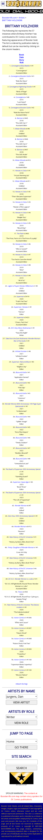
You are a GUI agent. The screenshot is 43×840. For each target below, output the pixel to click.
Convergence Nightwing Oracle (20, 87)
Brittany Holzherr (12, 20)
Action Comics (19, 618)
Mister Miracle (20, 129)
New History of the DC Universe (20, 537)
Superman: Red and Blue (20, 362)
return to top (21, 684)
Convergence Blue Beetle (20, 66)
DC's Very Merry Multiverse (20, 328)
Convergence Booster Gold (20, 76)
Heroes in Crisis (20, 170)
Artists (22, 17)
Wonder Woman (20, 505)
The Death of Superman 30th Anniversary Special (22, 469)
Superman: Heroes (20, 307)
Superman (20, 296)
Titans (20, 592)
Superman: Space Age (20, 482)
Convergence (20, 97)
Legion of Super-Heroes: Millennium (20, 286)
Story (21, 60)
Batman (19, 118)
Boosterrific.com (9, 17)
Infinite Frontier (20, 351)
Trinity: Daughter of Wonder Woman (21, 547)
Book (21, 54)
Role (22, 62)
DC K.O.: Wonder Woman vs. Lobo (20, 579)
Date (21, 57)
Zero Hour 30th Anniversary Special (20, 516)
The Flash (20, 233)
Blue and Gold (21, 372)
